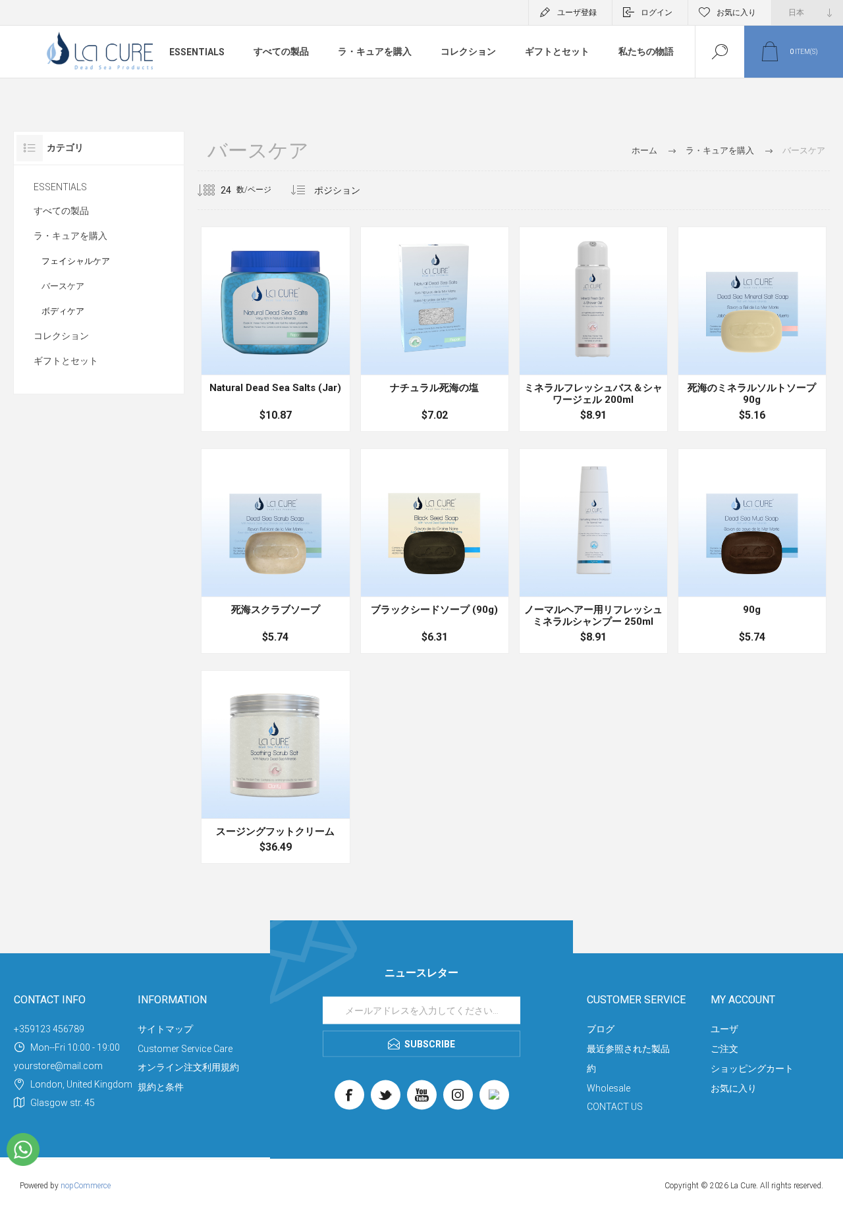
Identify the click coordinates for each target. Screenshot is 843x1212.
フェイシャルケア (75, 261)
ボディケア (62, 311)
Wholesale (608, 1088)
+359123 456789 (49, 1029)
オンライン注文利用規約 (188, 1067)
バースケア (62, 286)
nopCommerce (86, 1185)
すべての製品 (281, 51)
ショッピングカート (752, 1068)
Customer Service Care (185, 1048)
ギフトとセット (557, 51)
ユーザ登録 (577, 12)
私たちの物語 (646, 51)
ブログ (600, 1029)
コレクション (468, 51)
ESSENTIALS (197, 52)
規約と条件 (161, 1087)
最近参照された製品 (628, 1048)
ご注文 (724, 1048)
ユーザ (724, 1029)
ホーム (644, 150)
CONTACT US (615, 1106)
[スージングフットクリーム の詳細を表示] (275, 767)
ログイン (656, 12)
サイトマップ (165, 1029)
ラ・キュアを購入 (375, 51)
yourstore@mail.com (58, 1066)
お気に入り (734, 1088)
